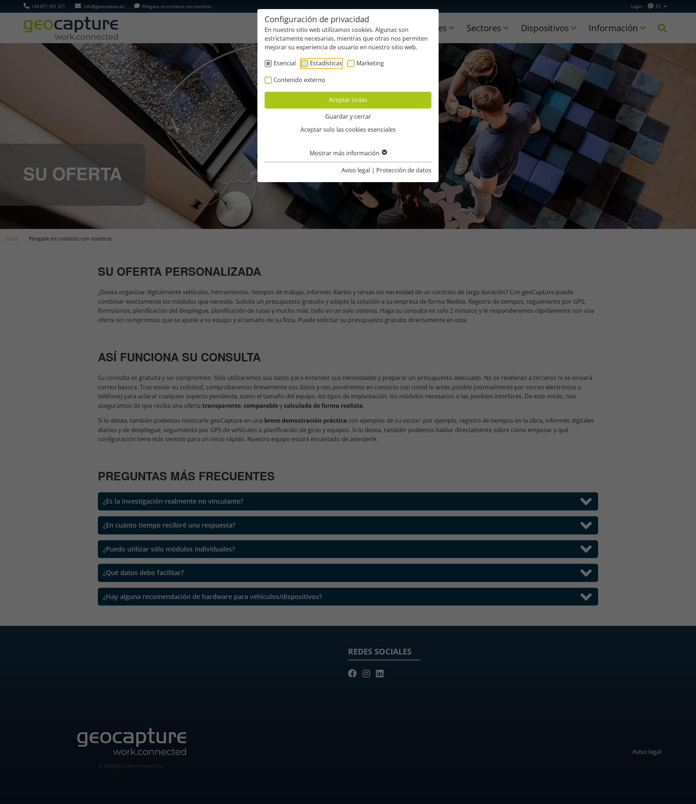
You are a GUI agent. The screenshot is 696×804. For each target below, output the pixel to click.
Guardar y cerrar (348, 116)
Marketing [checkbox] (370, 63)
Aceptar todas (348, 100)
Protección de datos (403, 170)
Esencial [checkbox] (285, 63)
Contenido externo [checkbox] (299, 80)
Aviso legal (355, 170)
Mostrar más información (345, 153)
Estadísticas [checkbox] (326, 63)
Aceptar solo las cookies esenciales (348, 130)
